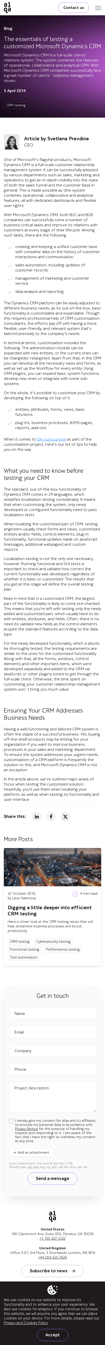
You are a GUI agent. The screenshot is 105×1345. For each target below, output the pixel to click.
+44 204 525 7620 (52, 1257)
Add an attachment (33, 1152)
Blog (8, 28)
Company (23, 1051)
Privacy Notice (26, 1129)
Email (19, 1032)
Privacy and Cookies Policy (26, 1323)
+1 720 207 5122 (52, 1238)
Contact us (73, 7)
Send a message (52, 1178)
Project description (32, 1088)
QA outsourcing (51, 439)
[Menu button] (98, 8)
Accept (52, 1335)
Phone (20, 1069)
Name (20, 1013)
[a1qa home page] (7, 7)
